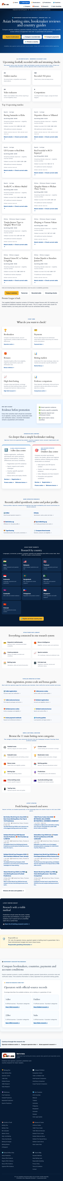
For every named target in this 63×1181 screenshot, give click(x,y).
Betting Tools (5, 1128)
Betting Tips (5, 1125)
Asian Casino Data (37, 1144)
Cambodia (35, 1103)
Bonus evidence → (9, 367)
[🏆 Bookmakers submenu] (40, 2)
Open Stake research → (40, 1023)
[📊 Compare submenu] (30, 6)
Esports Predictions (7, 1103)
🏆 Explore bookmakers (11, 37)
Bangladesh (35, 1108)
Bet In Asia (21, 1054)
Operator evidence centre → (11, 1044)
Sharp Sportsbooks (7, 1139)
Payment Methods (37, 1155)
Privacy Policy (36, 1163)
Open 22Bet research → (13, 1023)
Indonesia (35, 1111)
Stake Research (6, 1086)
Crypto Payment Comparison (40, 1084)
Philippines (35, 1106)
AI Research (5, 1147)
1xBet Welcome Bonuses (39, 1130)
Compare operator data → (29, 1044)
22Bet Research (6, 1084)
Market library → (38, 366)
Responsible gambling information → (20, 944)
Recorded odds (36, 293)
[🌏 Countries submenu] (60, 2)
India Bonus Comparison (39, 1081)
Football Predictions (7, 1097)
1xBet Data (4, 1078)
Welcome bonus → (21, 482)
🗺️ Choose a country (31, 42)
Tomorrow (24, 293)
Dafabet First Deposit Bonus (40, 1139)
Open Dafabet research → (41, 1007)
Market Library (5, 1133)
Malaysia (35, 1097)
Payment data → (38, 344)
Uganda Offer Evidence (8, 1166)
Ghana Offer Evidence (7, 1158)
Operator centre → (9, 344)
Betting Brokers (6, 1144)
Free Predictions (6, 1095)
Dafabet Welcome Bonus (39, 1136)
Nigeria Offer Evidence (7, 1161)
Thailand (35, 1100)
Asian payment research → (47, 1044)
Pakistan (35, 1114)
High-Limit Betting (6, 1136)
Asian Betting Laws (37, 1158)
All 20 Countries (36, 1095)
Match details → (9, 137)
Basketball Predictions (7, 1100)
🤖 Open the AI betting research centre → (16, 924)
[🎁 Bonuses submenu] (39, 6)
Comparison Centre (37, 1073)
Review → (7, 479)
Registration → (16, 479)
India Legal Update (37, 1116)
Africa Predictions (6, 1155)
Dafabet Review (6, 1081)
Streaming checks (51, 293)
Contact (35, 1169)
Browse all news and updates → (13, 890)
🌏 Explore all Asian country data (31, 618)
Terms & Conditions (37, 1166)
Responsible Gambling (38, 1161)
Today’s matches (11, 293)
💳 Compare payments (51, 37)
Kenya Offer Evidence (7, 1163)
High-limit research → (10, 391)
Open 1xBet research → (13, 1007)
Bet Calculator (5, 1130)
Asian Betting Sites (6, 1073)
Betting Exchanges (6, 1141)
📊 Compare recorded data (31, 37)
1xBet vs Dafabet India (38, 1075)
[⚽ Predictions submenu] (51, 2)
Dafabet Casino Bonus (38, 1141)
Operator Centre (6, 1075)
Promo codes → (9, 482)
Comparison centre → (40, 391)
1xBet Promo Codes (37, 1128)
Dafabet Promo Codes (38, 1133)
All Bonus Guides (37, 1125)
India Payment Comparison (39, 1078)
